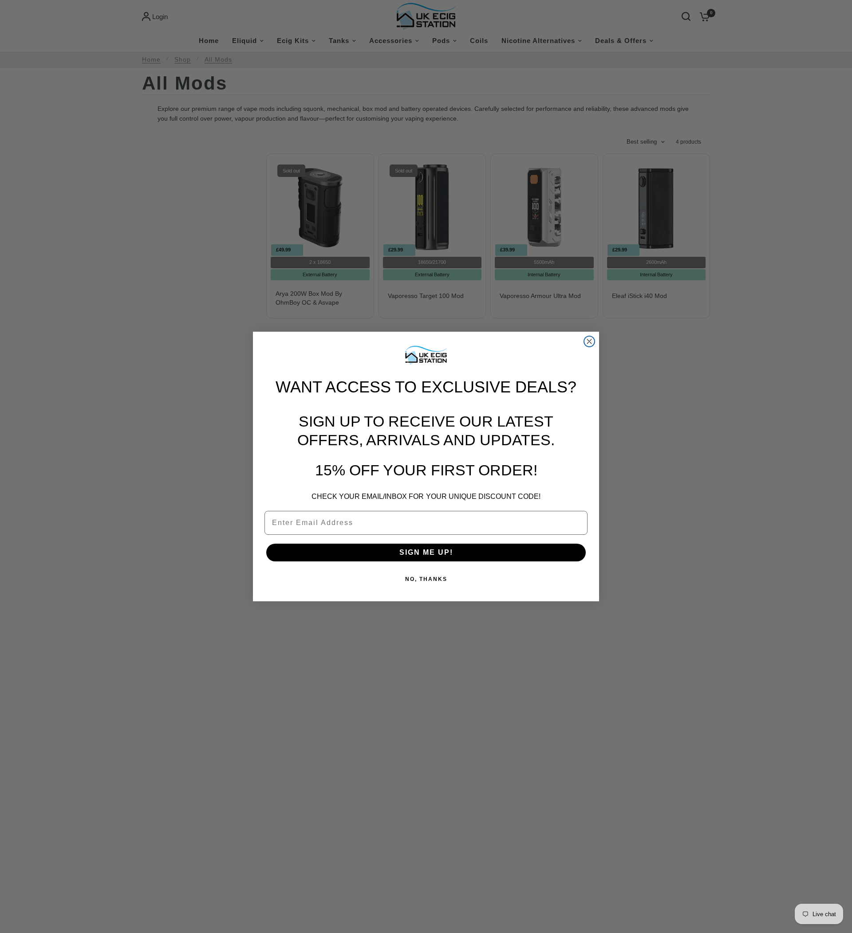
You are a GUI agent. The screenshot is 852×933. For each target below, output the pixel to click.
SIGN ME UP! (426, 552)
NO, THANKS (426, 579)
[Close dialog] (589, 341)
